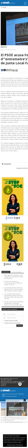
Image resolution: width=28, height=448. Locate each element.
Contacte (4, 7)
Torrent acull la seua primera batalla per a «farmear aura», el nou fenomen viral (13, 302)
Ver (17, 319)
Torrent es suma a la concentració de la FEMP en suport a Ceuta (13, 282)
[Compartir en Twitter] (5, 70)
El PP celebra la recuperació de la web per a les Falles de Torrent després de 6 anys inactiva (16, 419)
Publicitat (9, 379)
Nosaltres (3, 379)
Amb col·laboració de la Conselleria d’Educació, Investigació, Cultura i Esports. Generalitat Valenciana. (13, 382)
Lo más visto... (6, 271)
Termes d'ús (14, 393)
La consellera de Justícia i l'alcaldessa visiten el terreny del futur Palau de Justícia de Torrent (13, 295)
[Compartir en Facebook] (2, 70)
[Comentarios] (10, 70)
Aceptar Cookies (11, 445)
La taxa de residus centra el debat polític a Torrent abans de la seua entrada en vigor (13, 288)
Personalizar (19, 445)
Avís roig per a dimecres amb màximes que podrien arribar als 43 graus (13, 276)
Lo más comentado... (16, 271)
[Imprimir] (7, 70)
